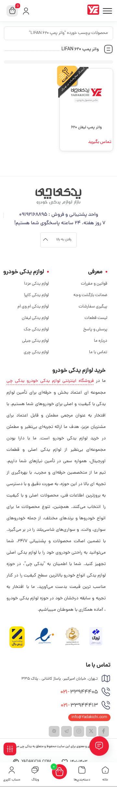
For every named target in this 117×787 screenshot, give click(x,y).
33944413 (79, 705)
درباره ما (100, 341)
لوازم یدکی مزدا (36, 284)
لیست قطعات (95, 318)
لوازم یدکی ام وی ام (33, 307)
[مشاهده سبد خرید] (12, 11)
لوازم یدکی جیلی (35, 341)
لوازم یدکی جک (36, 329)
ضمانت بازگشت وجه (90, 295)
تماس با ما (98, 352)
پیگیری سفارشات (93, 307)
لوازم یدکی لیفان (35, 318)
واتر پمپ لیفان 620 (86, 128)
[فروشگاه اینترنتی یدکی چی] (94, 11)
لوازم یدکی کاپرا (36, 295)
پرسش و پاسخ (95, 329)
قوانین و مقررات (94, 284)
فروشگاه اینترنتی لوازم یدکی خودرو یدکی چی (50, 381)
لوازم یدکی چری (36, 352)
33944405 (79, 692)
